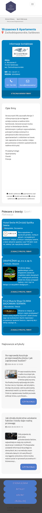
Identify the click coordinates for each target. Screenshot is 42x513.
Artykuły (20, 489)
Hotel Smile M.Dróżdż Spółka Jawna (18, 223)
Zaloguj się (20, 501)
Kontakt (20, 495)
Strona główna (20, 483)
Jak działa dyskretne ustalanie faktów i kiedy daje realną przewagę (21, 420)
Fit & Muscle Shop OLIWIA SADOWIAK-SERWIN (17, 302)
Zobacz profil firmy (21, 251)
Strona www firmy (21, 93)
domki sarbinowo (15, 194)
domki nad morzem (21, 196)
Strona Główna (9, 19)
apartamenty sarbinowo (26, 199)
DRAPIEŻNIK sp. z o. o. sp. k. (17, 260)
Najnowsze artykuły (13, 344)
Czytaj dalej (28, 401)
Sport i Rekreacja (22, 19)
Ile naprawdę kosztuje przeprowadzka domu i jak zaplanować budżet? (19, 358)
